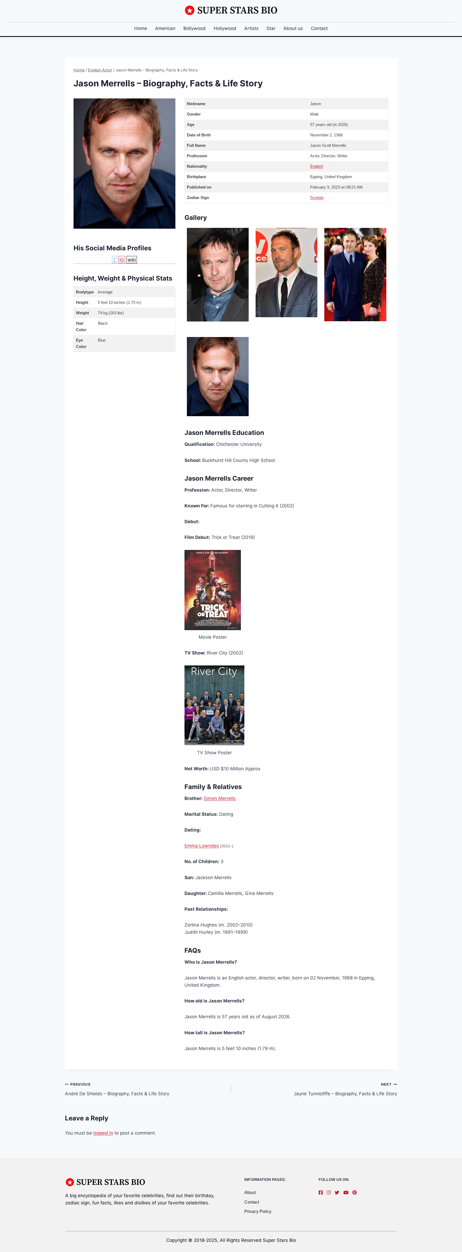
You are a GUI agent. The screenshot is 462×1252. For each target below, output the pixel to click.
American (165, 28)
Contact (319, 28)
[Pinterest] (355, 1192)
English (316, 166)
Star (271, 28)
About (250, 1192)
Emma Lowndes (201, 845)
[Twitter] (338, 1192)
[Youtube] (347, 1192)
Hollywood (225, 28)
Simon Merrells (220, 798)
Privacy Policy (257, 1211)
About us (293, 28)
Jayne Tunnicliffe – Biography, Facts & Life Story (345, 1089)
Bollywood (194, 28)
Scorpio (317, 197)
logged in (103, 1133)
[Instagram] (330, 1192)
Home (140, 28)
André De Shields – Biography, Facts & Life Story (117, 1089)
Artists (251, 28)
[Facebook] (322, 1192)
